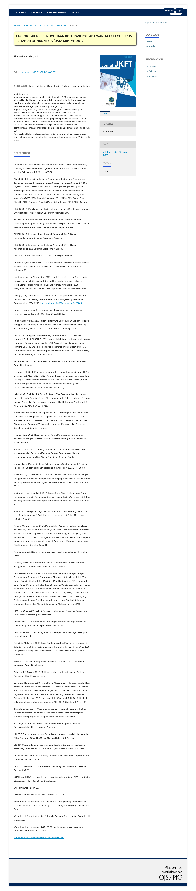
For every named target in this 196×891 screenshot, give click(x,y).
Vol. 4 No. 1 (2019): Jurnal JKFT (51, 25)
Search (176, 12)
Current (21, 12)
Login (179, 10)
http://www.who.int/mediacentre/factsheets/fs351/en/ (39, 837)
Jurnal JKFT (18, 6)
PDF (106, 113)
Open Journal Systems (156, 22)
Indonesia (150, 46)
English (149, 41)
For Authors (150, 71)
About (75, 12)
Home (17, 25)
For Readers (150, 66)
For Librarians (151, 76)
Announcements (56, 12)
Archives (36, 12)
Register (169, 10)
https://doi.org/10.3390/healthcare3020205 (61, 303)
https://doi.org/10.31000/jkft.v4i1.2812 (38, 72)
